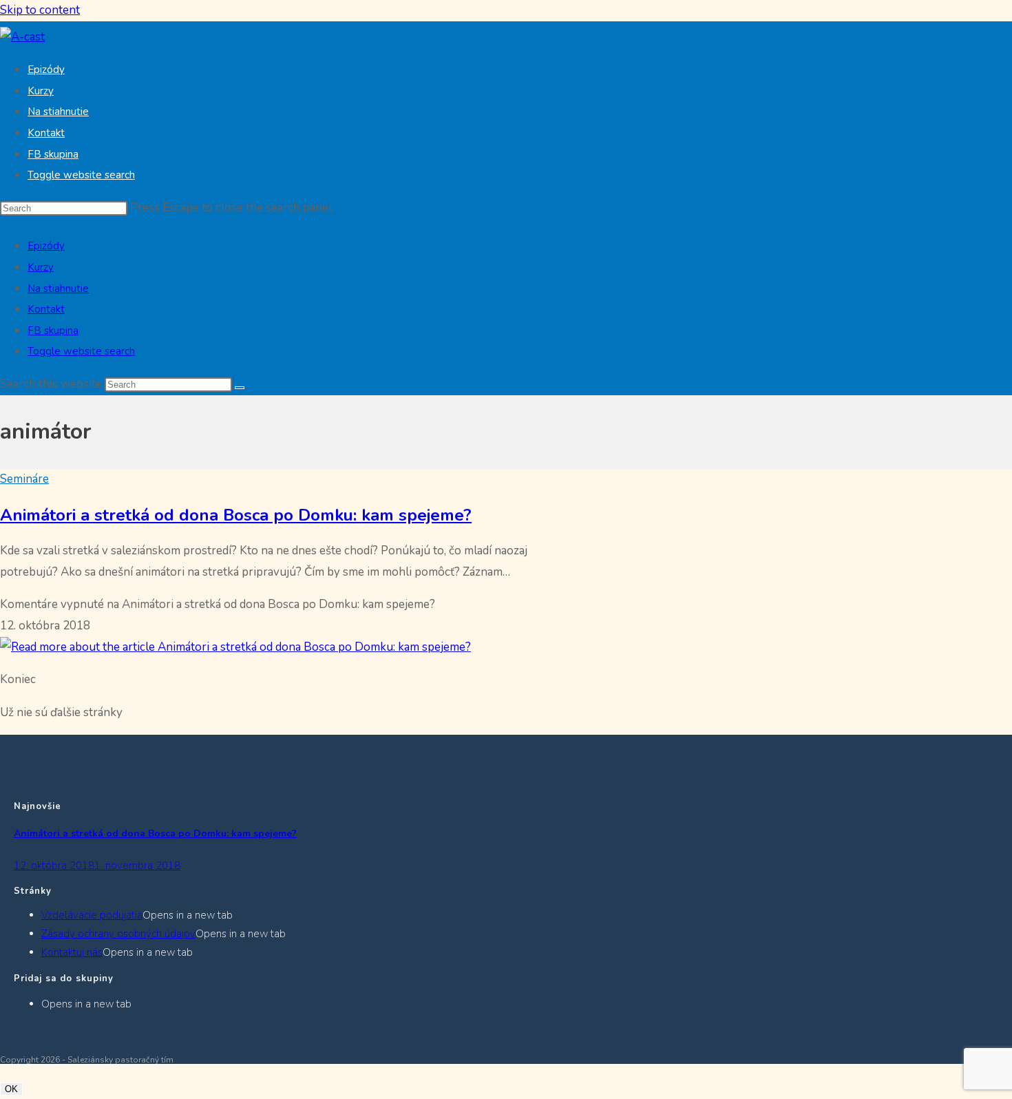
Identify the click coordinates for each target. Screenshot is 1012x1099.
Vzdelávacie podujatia (92, 915)
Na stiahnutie (58, 288)
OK (11, 1089)
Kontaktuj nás (72, 952)
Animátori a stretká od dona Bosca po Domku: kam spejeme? (236, 515)
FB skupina (53, 330)
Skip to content (40, 10)
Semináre (24, 479)
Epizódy (46, 246)
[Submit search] (239, 387)
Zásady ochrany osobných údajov (118, 934)
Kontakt (46, 309)
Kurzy (41, 267)
